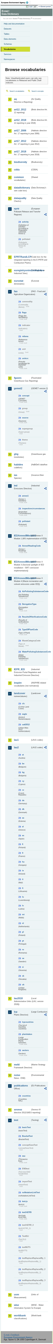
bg (23, 772)
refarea (25, 336)
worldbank (20, 1315)
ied (15, 485)
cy (23, 781)
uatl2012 (26, 724)
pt (23, 941)
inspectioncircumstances (26, 508)
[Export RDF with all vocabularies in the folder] (45, 215)
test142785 (26, 1212)
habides (18, 464)
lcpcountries (26, 1022)
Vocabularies (10, 49)
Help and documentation (14, 24)
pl (23, 932)
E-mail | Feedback (11, 1335)
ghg (16, 454)
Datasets (7, 29)
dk (23, 809)
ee (23, 818)
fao (16, 291)
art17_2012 (20, 141)
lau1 (16, 740)
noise (17, 1075)
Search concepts (38, 91)
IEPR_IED (19, 669)
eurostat (18, 281)
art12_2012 (20, 109)
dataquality (20, 198)
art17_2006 (20, 130)
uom (16, 1294)
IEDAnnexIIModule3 (22, 562)
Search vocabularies (17, 91)
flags (24, 312)
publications (21, 1085)
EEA (15, 2)
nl (23, 923)
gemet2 (18, 388)
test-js (25, 1201)
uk (23, 984)
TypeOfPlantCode (26, 629)
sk (23, 976)
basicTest (26, 1127)
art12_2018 (20, 120)
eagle (24, 714)
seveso (18, 1109)
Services (7, 54)
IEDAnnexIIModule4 (22, 578)
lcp (15, 1012)
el (23, 826)
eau (23, 1156)
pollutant (26, 521)
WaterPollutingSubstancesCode (26, 652)
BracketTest (26, 1136)
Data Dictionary (24, 18)
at (23, 755)
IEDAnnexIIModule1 (22, 535)
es (23, 835)
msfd (17, 1064)
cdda (17, 169)
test (16, 1120)
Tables (6, 34)
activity (25, 222)
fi (22, 844)
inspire (18, 683)
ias (15, 475)
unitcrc (25, 358)
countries (26, 1096)
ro (23, 949)
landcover (19, 693)
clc (23, 703)
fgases (17, 378)
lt (22, 888)
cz (23, 790)
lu (23, 897)
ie (23, 870)
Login (31, 6)
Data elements (10, 39)
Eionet (15, 18)
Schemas (8, 44)
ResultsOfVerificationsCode (26, 617)
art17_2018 (20, 151)
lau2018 (18, 998)
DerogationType (26, 604)
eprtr (16, 208)
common (19, 177)
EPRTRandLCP (22, 257)
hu (23, 862)
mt (23, 914)
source (25, 418)
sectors (25, 1050)
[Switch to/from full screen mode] (35, 6)
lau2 (16, 747)
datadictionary (22, 187)
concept (25, 396)
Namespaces (9, 59)
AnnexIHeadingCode (26, 546)
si (23, 967)
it (22, 879)
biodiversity (20, 162)
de (23, 800)
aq (15, 99)
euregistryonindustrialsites (22, 270)
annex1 (25, 496)
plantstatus (26, 1034)
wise (16, 1305)
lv (23, 905)
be (23, 763)
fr (22, 853)
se (23, 958)
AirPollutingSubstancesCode (26, 591)
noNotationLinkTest (26, 1192)
